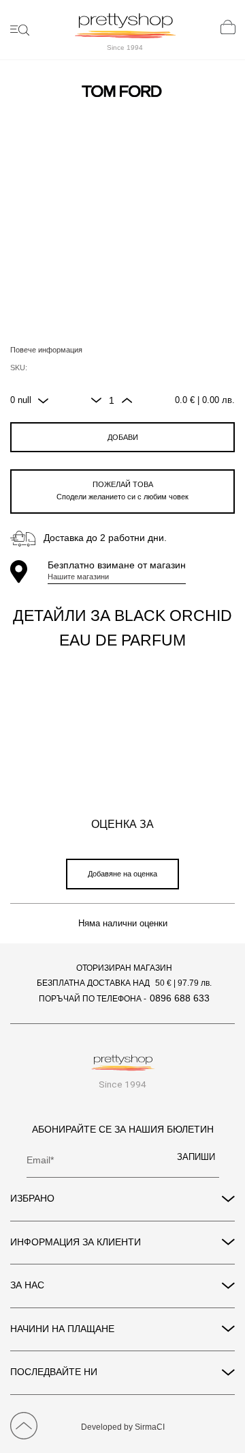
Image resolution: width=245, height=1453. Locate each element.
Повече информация (46, 350)
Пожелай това (122, 490)
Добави (123, 437)
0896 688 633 (180, 998)
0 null (20, 400)
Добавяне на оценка (122, 874)
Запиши (196, 1157)
